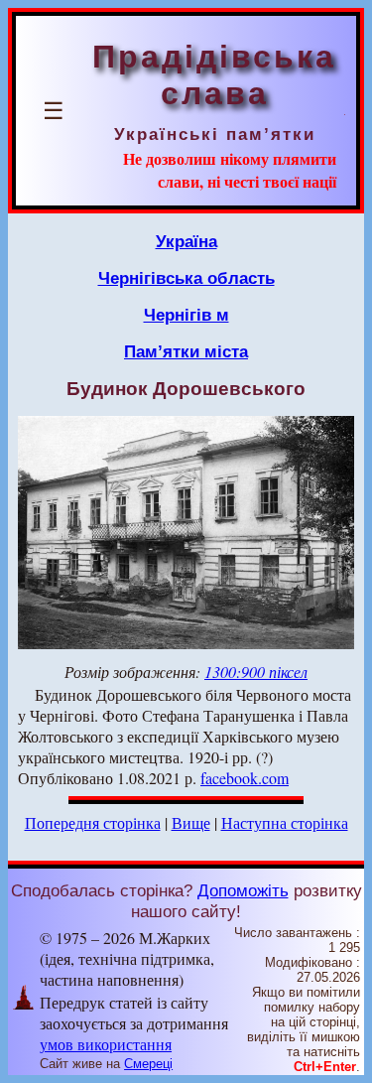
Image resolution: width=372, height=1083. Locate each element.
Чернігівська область (186, 278)
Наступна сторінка (284, 822)
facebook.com (244, 777)
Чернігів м (186, 315)
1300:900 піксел (256, 671)
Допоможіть (243, 890)
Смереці (148, 1063)
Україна (186, 241)
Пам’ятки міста (186, 351)
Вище (191, 822)
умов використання (106, 1043)
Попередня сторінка (93, 822)
